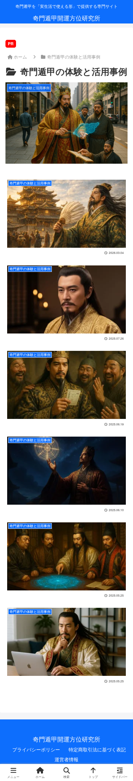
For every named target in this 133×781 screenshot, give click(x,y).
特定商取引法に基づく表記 (97, 749)
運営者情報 (66, 759)
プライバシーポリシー (36, 749)
